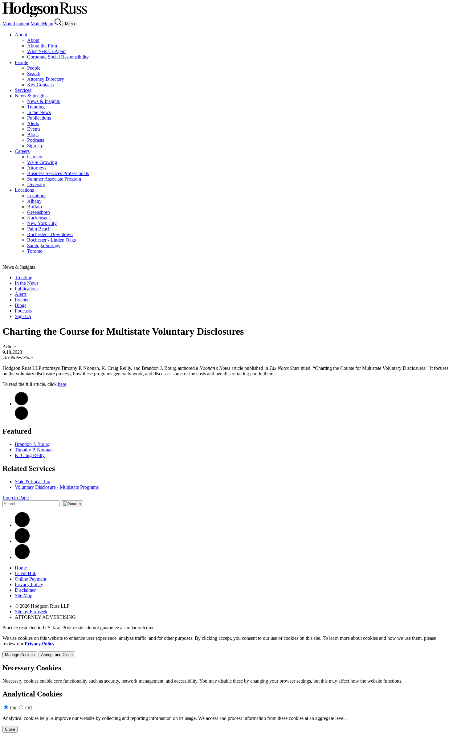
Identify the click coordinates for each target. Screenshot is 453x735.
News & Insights (31, 95)
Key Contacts (40, 84)
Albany (34, 201)
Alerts (33, 123)
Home (21, 567)
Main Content (15, 23)
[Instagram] (22, 557)
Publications (39, 117)
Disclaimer (25, 590)
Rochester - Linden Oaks (51, 240)
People (21, 62)
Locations (24, 190)
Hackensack (39, 217)
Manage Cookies (20, 654)
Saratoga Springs (43, 245)
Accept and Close (57, 654)
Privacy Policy (29, 584)
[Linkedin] (22, 525)
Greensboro (38, 212)
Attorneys (36, 167)
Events (33, 129)
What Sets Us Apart (46, 51)
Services (23, 90)
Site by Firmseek (31, 611)
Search (33, 73)
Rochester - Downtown (50, 234)
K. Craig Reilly (30, 455)
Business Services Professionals (58, 173)
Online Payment (30, 579)
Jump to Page (15, 497)
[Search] (59, 23)
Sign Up (35, 145)
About (21, 34)
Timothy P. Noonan (34, 449)
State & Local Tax (32, 481)
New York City (42, 223)
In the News (39, 112)
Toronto (35, 251)
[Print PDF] (21, 403)
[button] (21, 418)
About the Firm (42, 45)
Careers (22, 151)
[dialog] (226, 646)
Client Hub (25, 573)
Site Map (23, 595)
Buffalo (34, 206)
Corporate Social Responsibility (58, 56)
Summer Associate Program (54, 179)
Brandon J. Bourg (32, 444)
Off (28, 707)
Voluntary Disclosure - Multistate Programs (57, 487)
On (13, 707)
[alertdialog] (226, 698)
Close (10, 729)
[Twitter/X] (22, 541)
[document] (226, 698)
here (62, 384)
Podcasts (35, 140)
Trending (36, 106)
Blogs (33, 134)
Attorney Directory (45, 79)
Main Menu (42, 23)
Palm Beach (39, 228)
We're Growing (42, 162)
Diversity (36, 184)
